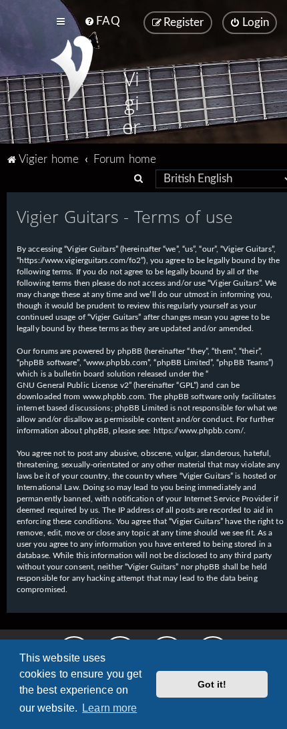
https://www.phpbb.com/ (199, 431)
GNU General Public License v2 (73, 385)
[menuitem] (102, 21)
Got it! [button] (212, 684)
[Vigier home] (71, 68)
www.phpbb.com (113, 397)
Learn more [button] (109, 708)
